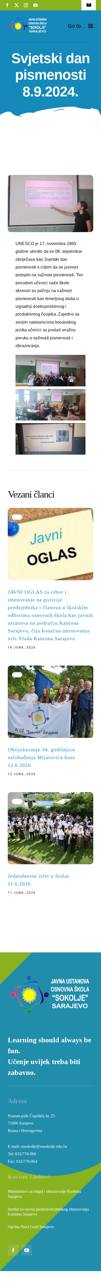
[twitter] (17, 5)
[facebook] (7, 5)
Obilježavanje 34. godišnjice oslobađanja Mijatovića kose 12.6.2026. (41, 757)
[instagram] (26, 5)
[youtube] (35, 5)
